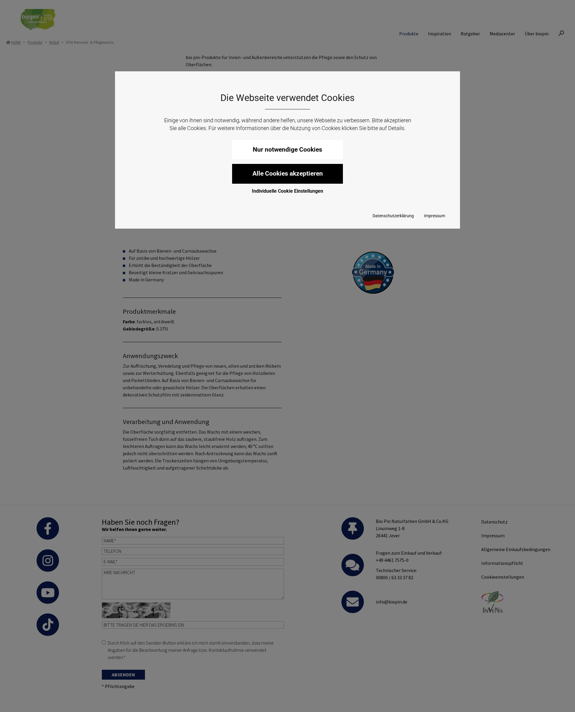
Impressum (434, 215)
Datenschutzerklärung (393, 215)
